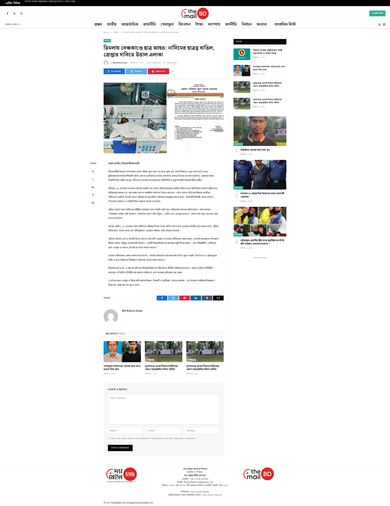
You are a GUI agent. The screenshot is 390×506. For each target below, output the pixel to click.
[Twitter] (93, 179)
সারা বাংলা (238, 144)
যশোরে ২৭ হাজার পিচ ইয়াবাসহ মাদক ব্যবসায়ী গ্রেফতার (262, 195)
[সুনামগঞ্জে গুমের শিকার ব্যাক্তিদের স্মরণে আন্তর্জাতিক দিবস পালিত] (163, 351)
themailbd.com (146, 502)
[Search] (379, 24)
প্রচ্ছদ (98, 24)
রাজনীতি (149, 24)
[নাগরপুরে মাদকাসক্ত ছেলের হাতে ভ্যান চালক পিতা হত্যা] (122, 351)
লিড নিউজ (238, 234)
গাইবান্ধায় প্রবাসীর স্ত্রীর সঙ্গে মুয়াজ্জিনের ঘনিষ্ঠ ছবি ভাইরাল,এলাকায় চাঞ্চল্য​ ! (262, 242)
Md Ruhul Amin (120, 62)
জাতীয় (112, 24)
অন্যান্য (262, 24)
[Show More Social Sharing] (173, 71)
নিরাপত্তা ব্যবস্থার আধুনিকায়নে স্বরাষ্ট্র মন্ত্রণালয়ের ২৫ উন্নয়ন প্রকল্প (267, 52)
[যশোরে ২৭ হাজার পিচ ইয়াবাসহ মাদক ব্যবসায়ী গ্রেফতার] (260, 175)
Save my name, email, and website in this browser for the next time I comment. (153, 438)
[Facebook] (93, 172)
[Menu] (384, 24)
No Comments (155, 62)
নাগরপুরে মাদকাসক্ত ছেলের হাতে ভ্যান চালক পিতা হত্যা (47, 1)
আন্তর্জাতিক (129, 24)
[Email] (93, 203)
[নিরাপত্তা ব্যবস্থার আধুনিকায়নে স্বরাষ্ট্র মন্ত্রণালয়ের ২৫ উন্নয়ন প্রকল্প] (242, 54)
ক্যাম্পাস (214, 24)
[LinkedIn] (93, 187)
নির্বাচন (247, 24)
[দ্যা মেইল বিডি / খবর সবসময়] (195, 13)
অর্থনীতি (231, 24)
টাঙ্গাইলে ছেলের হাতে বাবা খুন (255, 150)
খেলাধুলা (167, 24)
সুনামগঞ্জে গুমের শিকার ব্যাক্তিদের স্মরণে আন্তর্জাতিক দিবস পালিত (161, 368)
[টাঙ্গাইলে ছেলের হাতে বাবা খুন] (260, 131)
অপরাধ (107, 40)
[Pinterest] (93, 195)
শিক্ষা (199, 24)
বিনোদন (184, 24)
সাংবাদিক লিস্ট (377, 13)
